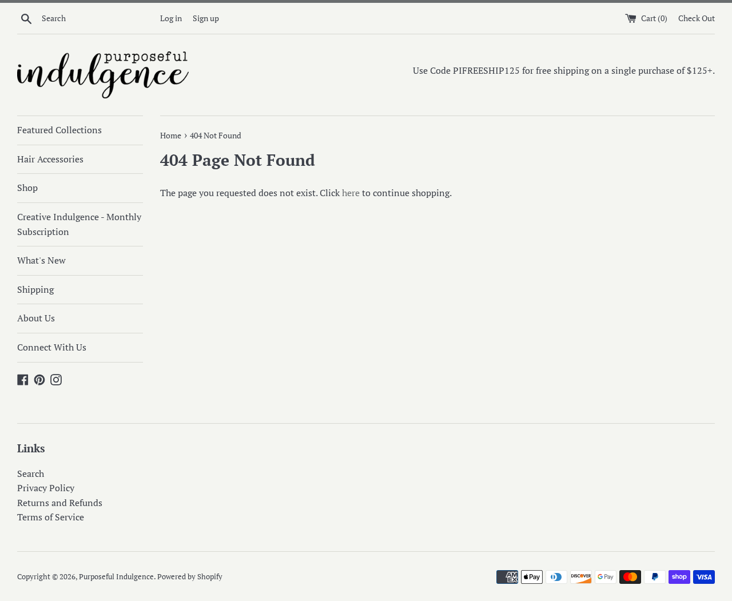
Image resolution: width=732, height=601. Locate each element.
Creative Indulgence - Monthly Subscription (79, 224)
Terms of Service (50, 517)
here (351, 192)
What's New (41, 260)
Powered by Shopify (189, 577)
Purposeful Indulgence (116, 577)
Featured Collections (59, 130)
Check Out (696, 18)
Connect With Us (51, 347)
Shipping (35, 289)
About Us (36, 318)
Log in (171, 18)
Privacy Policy (45, 487)
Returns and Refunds (59, 502)
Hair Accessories (50, 159)
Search (30, 473)
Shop (27, 187)
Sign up (206, 18)
